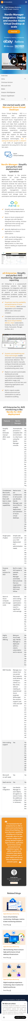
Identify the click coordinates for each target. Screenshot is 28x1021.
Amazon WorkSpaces (8, 92)
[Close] (26, 352)
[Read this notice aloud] (25, 1003)
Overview (4, 75)
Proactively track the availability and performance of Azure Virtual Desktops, (15, 304)
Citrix (3, 79)
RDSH (3, 89)
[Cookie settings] (3, 1017)
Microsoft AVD (6, 85)
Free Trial (14, 31)
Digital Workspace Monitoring (13, 7)
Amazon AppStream (7, 95)
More (3, 99)
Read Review (14, 882)
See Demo (9, 405)
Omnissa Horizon (7, 82)
